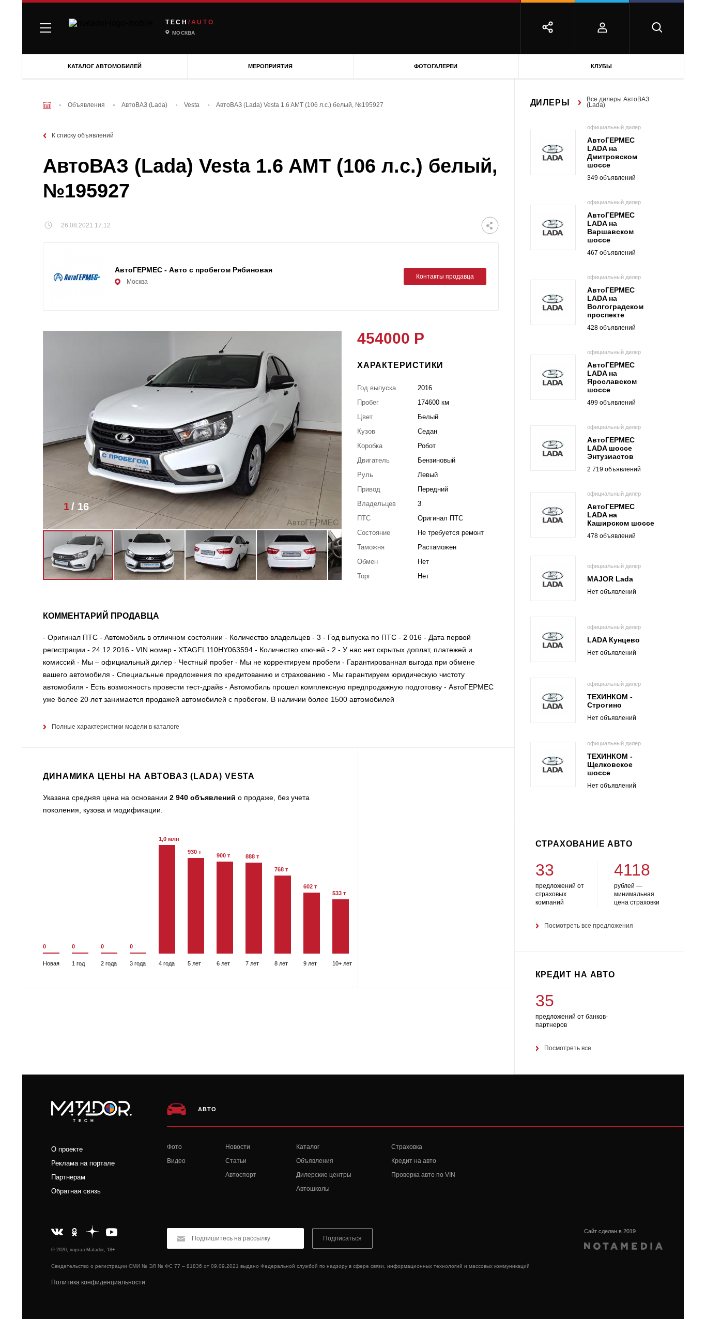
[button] (318, 509)
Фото (174, 1147)
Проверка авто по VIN (423, 1175)
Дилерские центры (323, 1175)
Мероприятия (270, 66)
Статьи (236, 1161)
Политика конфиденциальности (98, 1282)
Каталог (307, 1147)
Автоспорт (240, 1175)
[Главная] (47, 105)
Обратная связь (76, 1191)
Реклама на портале (83, 1163)
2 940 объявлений (203, 797)
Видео (176, 1161)
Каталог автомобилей (105, 66)
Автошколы (313, 1189)
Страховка (406, 1147)
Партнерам (68, 1177)
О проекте (67, 1149)
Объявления (314, 1161)
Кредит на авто (413, 1161)
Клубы (601, 66)
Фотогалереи (435, 66)
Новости (237, 1147)
